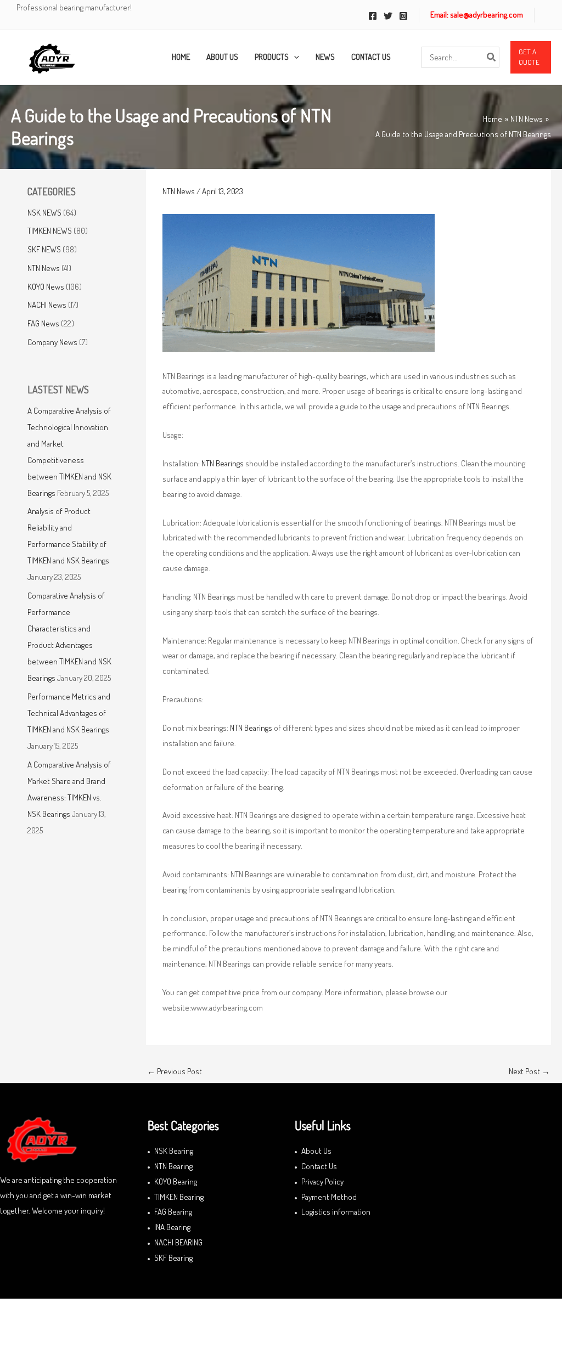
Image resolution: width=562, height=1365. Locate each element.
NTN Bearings (223, 463)
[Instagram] (403, 16)
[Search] (492, 57)
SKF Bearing (173, 1258)
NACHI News (46, 305)
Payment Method (329, 1197)
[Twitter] (388, 16)
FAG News (43, 323)
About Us (316, 1151)
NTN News (43, 268)
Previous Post (174, 1071)
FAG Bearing (173, 1211)
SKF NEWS (44, 249)
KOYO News (45, 286)
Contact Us (319, 1166)
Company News (52, 342)
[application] (294, 57)
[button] (530, 57)
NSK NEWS (44, 212)
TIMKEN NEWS (49, 230)
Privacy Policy (322, 1181)
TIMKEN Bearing (179, 1197)
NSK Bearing (173, 1151)
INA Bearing (172, 1227)
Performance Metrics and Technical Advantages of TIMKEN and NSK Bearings (68, 713)
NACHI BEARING (178, 1242)
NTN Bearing (173, 1166)
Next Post (529, 1071)
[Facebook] (372, 16)
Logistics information (335, 1211)
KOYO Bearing (175, 1181)
